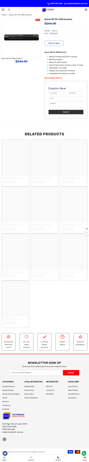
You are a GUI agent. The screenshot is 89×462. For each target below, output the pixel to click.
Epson (54, 31)
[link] (13, 178)
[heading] (66, 88)
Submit (66, 112)
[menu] (3, 9)
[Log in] (86, 9)
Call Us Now (54, 43)
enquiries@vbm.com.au (77, 3)
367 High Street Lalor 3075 (14, 424)
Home (4, 15)
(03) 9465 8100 (9, 427)
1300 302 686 (56, 3)
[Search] (9, 9)
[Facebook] (4, 439)
